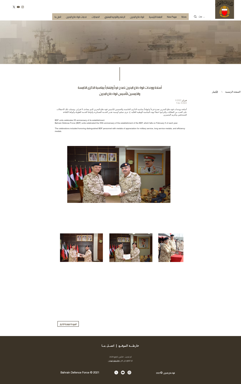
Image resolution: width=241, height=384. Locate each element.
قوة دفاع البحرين (114, 360)
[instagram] (22, 7)
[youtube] (18, 7)
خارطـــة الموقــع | (126, 345)
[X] (14, 7)
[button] (76, 16)
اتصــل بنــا (108, 345)
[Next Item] (178, 247)
